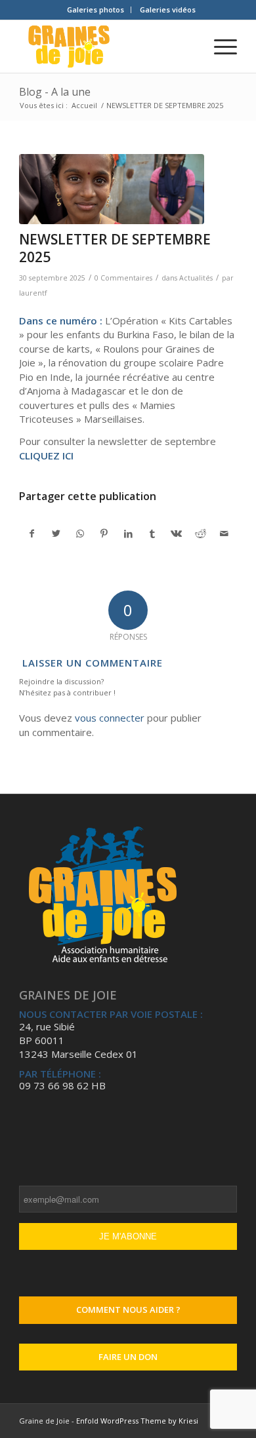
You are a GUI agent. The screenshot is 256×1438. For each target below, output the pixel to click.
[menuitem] (95, 10)
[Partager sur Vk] (176, 533)
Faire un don (128, 1357)
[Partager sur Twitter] (56, 533)
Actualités (196, 277)
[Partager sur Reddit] (201, 533)
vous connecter (109, 717)
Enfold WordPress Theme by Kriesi (137, 1421)
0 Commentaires (123, 277)
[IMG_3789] (111, 189)
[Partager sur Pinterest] (104, 533)
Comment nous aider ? (128, 1309)
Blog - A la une (55, 92)
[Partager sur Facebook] (32, 533)
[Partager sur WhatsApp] (80, 533)
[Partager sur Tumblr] (152, 533)
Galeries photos (95, 9)
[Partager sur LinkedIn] (128, 533)
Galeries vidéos (168, 9)
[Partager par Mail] (224, 533)
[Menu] (219, 46)
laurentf (33, 293)
